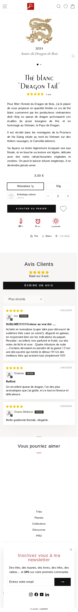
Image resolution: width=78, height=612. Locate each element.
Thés (39, 511)
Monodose (25, 186)
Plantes (39, 517)
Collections (39, 523)
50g (58, 186)
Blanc (49, 236)
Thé (36, 236)
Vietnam (65, 236)
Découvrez (38, 529)
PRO (39, 535)
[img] (14, 310)
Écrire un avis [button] (39, 285)
